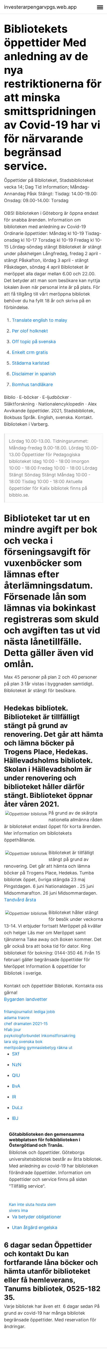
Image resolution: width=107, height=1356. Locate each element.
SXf (15, 1053)
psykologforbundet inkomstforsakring (39, 1035)
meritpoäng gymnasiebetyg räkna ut (38, 1047)
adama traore (16, 1017)
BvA (16, 1086)
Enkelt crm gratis (30, 352)
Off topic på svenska (34, 341)
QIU (16, 1075)
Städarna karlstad (30, 363)
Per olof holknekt (30, 330)
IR (14, 1096)
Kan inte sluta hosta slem (32, 1204)
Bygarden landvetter (25, 999)
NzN (16, 1064)
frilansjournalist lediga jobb (29, 1011)
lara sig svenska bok (23, 1041)
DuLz (17, 1107)
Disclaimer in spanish (34, 373)
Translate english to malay (39, 320)
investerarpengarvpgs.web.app (40, 6)
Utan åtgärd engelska (34, 1227)
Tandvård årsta (20, 899)
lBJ (15, 1118)
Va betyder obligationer (36, 1216)
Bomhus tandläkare (32, 384)
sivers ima (18, 1210)
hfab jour (12, 1029)
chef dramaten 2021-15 (26, 1023)
